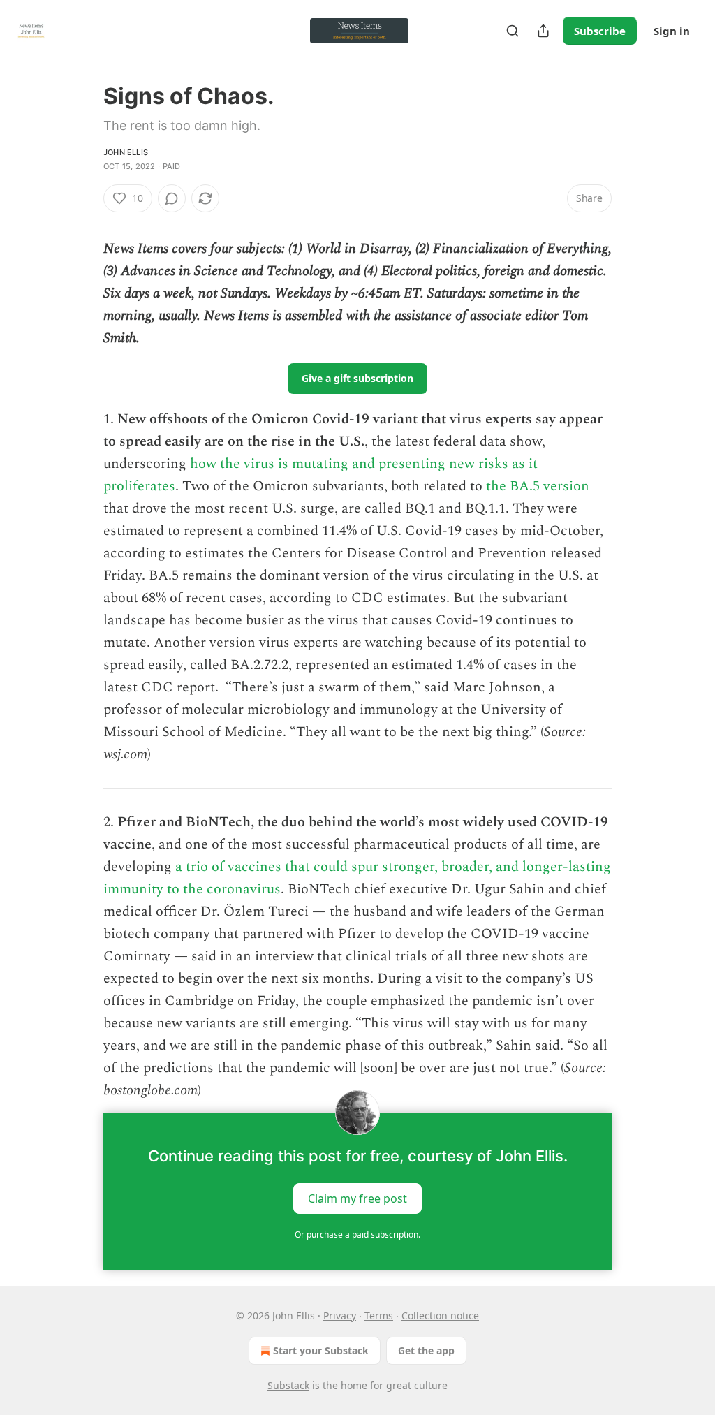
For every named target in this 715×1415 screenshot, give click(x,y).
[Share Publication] (543, 31)
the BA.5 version (537, 486)
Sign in (672, 31)
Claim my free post (357, 1198)
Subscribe (600, 31)
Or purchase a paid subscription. (357, 1234)
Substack (288, 1385)
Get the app (426, 1350)
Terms (378, 1315)
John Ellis (125, 152)
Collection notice (440, 1315)
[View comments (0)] (172, 198)
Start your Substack (321, 1350)
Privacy (339, 1315)
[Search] (512, 31)
